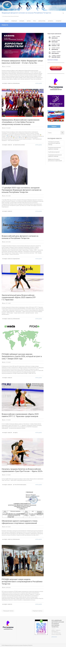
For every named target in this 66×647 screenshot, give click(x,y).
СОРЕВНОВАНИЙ (56, 68)
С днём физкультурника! (53, 152)
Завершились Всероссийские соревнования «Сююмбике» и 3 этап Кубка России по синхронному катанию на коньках (20, 122)
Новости (7, 20)
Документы (50, 20)
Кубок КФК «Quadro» (56, 57)
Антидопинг (58, 20)
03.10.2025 (8, 526)
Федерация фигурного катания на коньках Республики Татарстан (26, 13)
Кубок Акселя (54, 38)
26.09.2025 (8, 587)
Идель (16, 432)
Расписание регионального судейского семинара (54, 148)
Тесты (34, 20)
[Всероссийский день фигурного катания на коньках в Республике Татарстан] (23, 225)
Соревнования (16, 83)
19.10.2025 (8, 362)
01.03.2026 (8, 66)
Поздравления (16, 258)
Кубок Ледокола (55, 53)
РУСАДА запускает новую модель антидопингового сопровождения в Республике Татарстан (22, 581)
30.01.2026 (8, 195)
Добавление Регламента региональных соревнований (55, 160)
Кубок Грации (54, 41)
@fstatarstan (54, 636)
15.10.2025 (8, 419)
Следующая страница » (37, 610)
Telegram (53, 126)
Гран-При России (18, 484)
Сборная (29, 20)
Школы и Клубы (41, 20)
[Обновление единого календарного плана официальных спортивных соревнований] (23, 504)
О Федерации (14, 20)
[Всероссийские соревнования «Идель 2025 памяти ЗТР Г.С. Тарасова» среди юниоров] (23, 397)
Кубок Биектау (55, 49)
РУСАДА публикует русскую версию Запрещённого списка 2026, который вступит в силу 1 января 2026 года (22, 356)
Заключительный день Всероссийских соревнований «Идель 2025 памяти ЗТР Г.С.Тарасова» (19, 297)
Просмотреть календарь (53, 59)
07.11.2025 (8, 303)
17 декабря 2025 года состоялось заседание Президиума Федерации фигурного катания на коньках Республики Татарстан (21, 190)
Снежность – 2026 (55, 45)
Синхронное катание (19, 144)
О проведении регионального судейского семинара (55, 155)
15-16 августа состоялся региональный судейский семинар (54, 143)
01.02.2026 (8, 127)
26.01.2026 (8, 241)
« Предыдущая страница (8, 610)
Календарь (21, 20)
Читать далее (38, 83)
